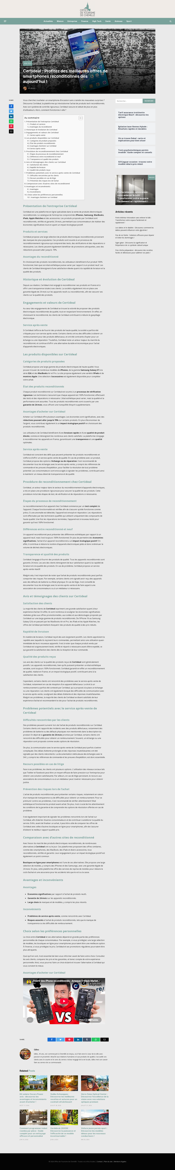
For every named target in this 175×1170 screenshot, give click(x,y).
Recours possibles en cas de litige (43, 178)
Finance (84, 21)
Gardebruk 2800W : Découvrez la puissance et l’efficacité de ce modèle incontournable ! (63, 1132)
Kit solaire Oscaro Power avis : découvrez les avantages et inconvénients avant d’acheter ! (33, 1098)
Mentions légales (120, 1161)
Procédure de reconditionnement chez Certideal (47, 151)
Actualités (48, 21)
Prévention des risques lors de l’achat (44, 181)
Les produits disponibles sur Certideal (42, 138)
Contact (99, 1161)
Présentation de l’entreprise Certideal (42, 121)
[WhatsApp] (11, 121)
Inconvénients (35, 192)
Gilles (36, 1049)
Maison (60, 21)
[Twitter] (11, 111)
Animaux (118, 21)
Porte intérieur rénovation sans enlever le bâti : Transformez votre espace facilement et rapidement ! (132, 197)
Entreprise (72, 21)
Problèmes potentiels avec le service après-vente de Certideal (53, 173)
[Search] (170, 21)
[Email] (11, 131)
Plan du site (108, 1161)
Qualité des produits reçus (40, 170)
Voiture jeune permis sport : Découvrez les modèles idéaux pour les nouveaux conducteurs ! (94, 1132)
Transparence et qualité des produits (44, 159)
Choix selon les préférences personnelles (45, 194)
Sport (129, 21)
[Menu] (5, 21)
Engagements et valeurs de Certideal (42, 132)
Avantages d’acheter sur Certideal (43, 146)
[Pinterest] (11, 126)
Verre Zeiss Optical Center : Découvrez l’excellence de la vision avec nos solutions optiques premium (94, 1098)
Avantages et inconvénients (38, 186)
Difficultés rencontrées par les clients (44, 175)
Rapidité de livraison (37, 167)
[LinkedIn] (11, 116)
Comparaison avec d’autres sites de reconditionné (48, 183)
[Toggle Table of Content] (79, 118)
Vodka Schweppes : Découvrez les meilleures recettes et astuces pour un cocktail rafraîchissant (63, 1098)
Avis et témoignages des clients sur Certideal (46, 162)
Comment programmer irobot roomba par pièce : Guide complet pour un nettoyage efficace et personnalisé (33, 1132)
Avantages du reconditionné (41, 127)
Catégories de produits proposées (43, 141)
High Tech (96, 21)
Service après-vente (37, 135)
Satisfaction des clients (39, 165)
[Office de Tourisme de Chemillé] (87, 9)
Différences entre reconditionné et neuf (45, 156)
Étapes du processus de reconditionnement (47, 154)
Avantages (34, 189)
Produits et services (37, 124)
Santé (108, 21)
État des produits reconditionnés (42, 143)
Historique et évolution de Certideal (41, 129)
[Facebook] (11, 106)
